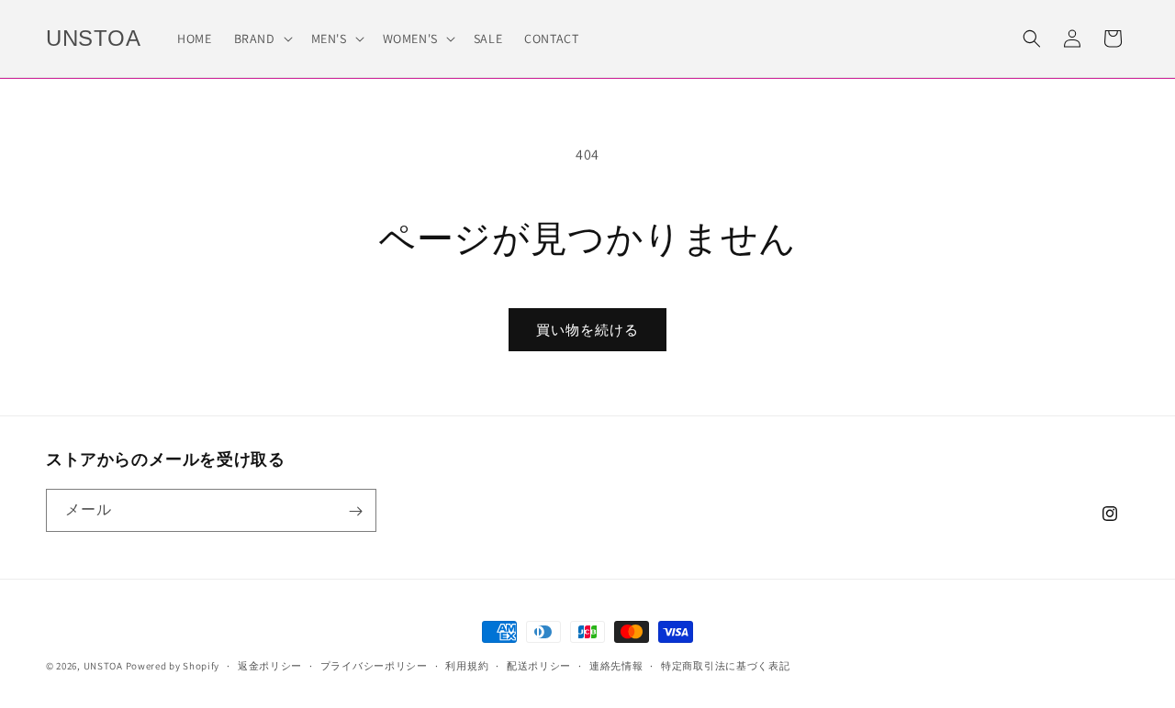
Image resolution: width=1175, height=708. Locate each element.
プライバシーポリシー (374, 664)
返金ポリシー (270, 664)
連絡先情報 (616, 664)
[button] (261, 38)
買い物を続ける (587, 329)
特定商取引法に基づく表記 (725, 664)
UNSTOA (103, 665)
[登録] (355, 511)
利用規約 (466, 664)
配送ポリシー (539, 664)
